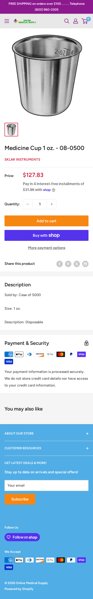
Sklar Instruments (22, 159)
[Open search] (66, 21)
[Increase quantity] (51, 204)
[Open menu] (7, 21)
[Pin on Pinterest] (68, 263)
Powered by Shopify (19, 589)
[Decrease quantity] (28, 204)
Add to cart (46, 221)
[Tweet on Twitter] (77, 263)
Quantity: (12, 204)
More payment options (46, 248)
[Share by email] (85, 263)
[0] (85, 21)
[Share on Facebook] (59, 263)
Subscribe (19, 499)
